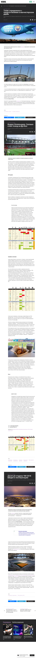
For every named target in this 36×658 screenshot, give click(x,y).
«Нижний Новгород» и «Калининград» (14, 575)
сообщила (13, 513)
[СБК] (3, 2)
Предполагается (16, 549)
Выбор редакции (18, 622)
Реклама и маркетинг (16, 111)
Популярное (7, 622)
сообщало (18, 101)
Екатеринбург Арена (31, 575)
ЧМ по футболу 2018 (21, 595)
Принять (32, 655)
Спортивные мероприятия (15, 460)
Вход (30, 1)
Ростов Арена (23, 575)
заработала (16, 576)
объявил (22, 46)
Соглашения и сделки (7, 111)
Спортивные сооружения (10, 460)
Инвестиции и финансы (25, 460)
